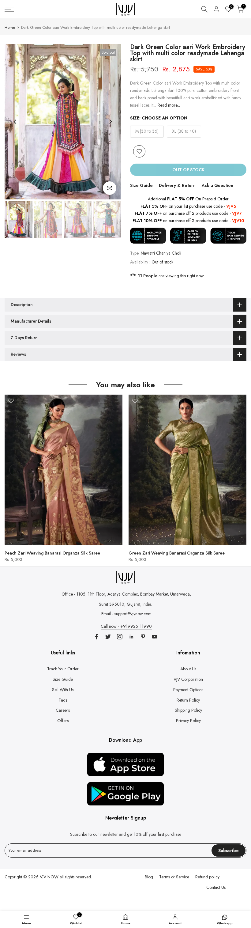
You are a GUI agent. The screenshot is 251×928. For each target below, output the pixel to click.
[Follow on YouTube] (154, 636)
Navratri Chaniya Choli (161, 253)
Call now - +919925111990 (126, 626)
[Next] (110, 122)
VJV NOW (49, 877)
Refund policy (207, 877)
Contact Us (216, 887)
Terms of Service (174, 877)
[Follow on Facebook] (96, 636)
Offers (63, 721)
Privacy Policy (188, 721)
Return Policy (188, 700)
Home (10, 27)
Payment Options (188, 690)
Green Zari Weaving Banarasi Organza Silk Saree (177, 553)
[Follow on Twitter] (108, 636)
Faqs (63, 700)
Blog (149, 877)
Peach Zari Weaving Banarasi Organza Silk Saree (52, 553)
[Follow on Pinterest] (143, 636)
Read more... (169, 105)
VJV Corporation (188, 679)
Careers (63, 710)
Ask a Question (217, 185)
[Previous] (15, 122)
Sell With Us (62, 690)
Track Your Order (63, 669)
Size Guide (141, 185)
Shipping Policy (188, 710)
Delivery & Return (177, 185)
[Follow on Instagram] (119, 636)
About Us (188, 669)
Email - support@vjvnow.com (126, 614)
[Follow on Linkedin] (131, 636)
